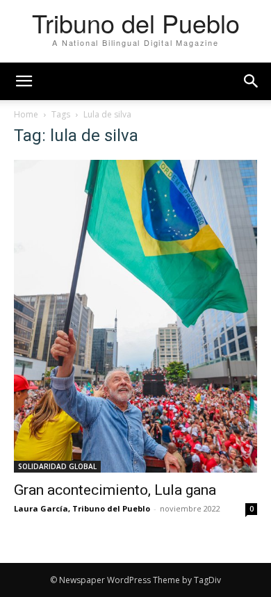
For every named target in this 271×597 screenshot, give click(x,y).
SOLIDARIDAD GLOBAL (57, 466)
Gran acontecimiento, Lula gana (115, 490)
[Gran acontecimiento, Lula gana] (135, 316)
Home (26, 114)
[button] (251, 81)
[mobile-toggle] (23, 81)
